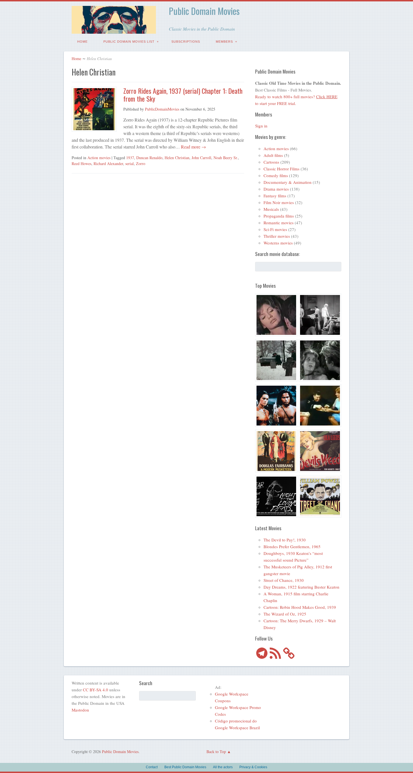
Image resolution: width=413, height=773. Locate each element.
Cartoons (271, 162)
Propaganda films (279, 216)
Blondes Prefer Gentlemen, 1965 (292, 546)
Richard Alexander (108, 163)
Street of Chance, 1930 (284, 580)
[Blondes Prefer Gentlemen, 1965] (320, 406)
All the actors (223, 767)
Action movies (98, 157)
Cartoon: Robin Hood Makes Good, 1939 (300, 607)
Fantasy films (275, 195)
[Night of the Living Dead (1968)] (276, 497)
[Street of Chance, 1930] (320, 497)
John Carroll (201, 157)
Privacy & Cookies (253, 767)
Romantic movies (279, 222)
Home (82, 41)
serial (129, 163)
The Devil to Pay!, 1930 (285, 540)
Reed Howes (81, 163)
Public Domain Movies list (129, 41)
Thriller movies (277, 236)
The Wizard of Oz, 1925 (285, 614)
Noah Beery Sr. (226, 157)
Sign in (261, 126)
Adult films (273, 155)
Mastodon (80, 710)
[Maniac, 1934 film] (320, 316)
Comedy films (276, 175)
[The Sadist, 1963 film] (320, 361)
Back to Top (216, 751)
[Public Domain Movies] (114, 29)
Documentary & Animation (288, 182)
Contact (152, 767)
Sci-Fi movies (275, 229)
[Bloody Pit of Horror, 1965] (276, 316)
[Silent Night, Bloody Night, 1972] (276, 361)
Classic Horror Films (281, 168)
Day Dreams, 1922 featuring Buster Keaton (301, 587)
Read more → (193, 147)
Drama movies (276, 189)
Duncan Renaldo (149, 157)
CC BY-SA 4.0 (95, 689)
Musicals (271, 209)
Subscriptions (185, 41)
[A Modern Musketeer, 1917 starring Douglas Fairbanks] (276, 452)
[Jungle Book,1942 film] (276, 406)
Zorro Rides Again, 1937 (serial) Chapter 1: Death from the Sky (182, 95)
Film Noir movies (279, 202)
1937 (130, 157)
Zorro (140, 163)
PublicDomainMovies (162, 109)
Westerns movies (278, 243)
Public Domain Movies (204, 10)
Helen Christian (177, 157)
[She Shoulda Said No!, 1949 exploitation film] (320, 452)
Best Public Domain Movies (185, 767)
